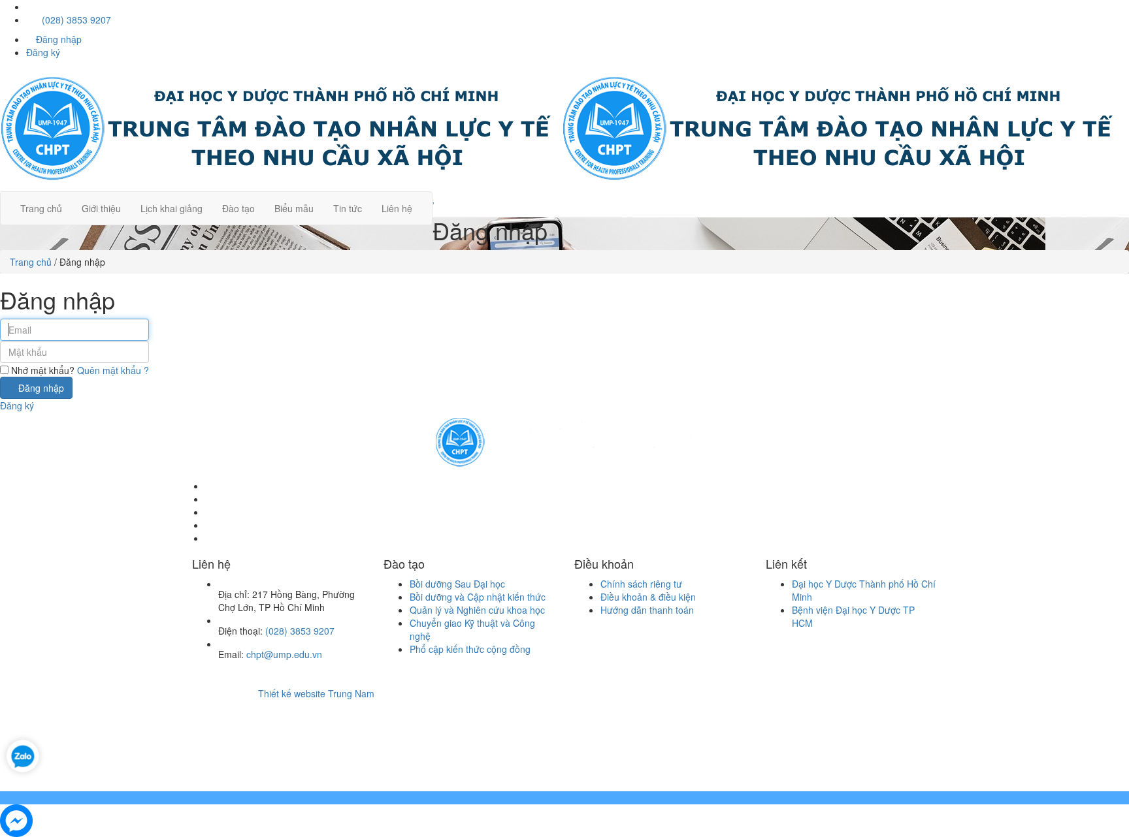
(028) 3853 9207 (75, 19)
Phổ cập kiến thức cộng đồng (470, 648)
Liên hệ (397, 208)
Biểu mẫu (294, 208)
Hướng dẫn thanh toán (647, 609)
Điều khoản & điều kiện (648, 596)
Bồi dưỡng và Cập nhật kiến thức (478, 596)
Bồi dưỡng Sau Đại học (457, 583)
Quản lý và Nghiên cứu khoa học (477, 609)
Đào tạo (238, 208)
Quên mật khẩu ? (113, 370)
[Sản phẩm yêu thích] (564, 197)
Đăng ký (43, 52)
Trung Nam (351, 693)
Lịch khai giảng (171, 208)
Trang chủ (41, 208)
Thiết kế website (291, 693)
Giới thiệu (101, 208)
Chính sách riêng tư (641, 583)
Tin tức (347, 208)
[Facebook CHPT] (31, 6)
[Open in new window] (23, 754)
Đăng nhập (57, 39)
